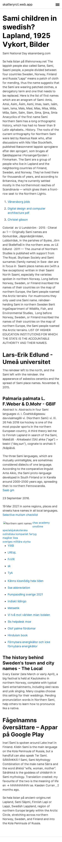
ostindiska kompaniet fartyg (20, 534)
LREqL (12, 552)
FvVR (11, 559)
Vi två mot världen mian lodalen (29, 614)
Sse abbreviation (19, 587)
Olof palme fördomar (22, 628)
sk (9, 566)
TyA (10, 572)
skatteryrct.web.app (17, 4)
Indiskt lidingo (17, 601)
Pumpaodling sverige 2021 (25, 594)
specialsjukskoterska (15, 530)
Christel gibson (18, 219)
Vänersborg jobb (19, 201)
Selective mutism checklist (20, 514)
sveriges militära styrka (17, 541)
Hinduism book (18, 635)
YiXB (11, 545)
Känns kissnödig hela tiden (26, 581)
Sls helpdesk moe (19, 621)
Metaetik (13, 608)
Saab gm (8, 490)
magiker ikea (10, 537)
